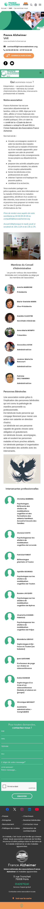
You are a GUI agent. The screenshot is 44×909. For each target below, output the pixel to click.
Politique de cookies (11, 828)
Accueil (3, 8)
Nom (2, 731)
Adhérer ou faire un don (21, 56)
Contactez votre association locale (22, 892)
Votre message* (7, 767)
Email (3, 738)
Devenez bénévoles (31, 820)
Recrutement (8, 824)
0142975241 (22, 884)
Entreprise (6, 820)
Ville (2, 754)
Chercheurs (28, 816)
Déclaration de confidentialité (29, 829)
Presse (5, 816)
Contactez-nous (30, 824)
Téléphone (4, 746)
